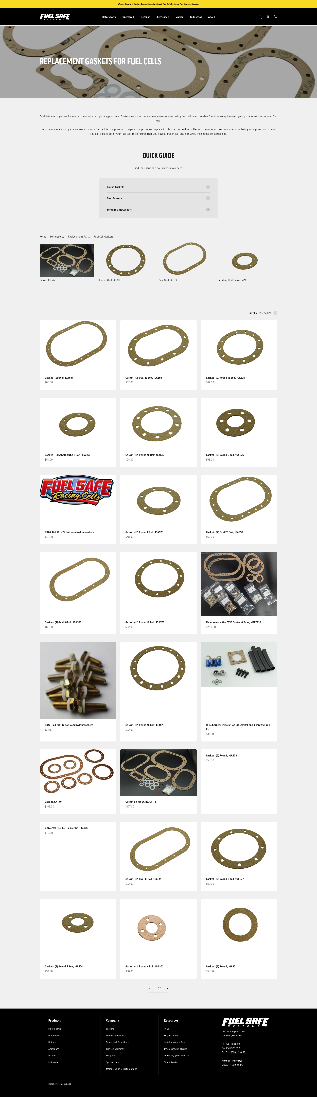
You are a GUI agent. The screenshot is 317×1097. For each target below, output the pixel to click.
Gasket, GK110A (54, 801)
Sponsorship (112, 1062)
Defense (145, 17)
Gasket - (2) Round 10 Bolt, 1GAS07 (145, 454)
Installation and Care (175, 1042)
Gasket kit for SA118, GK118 (140, 801)
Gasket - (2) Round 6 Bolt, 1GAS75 (144, 532)
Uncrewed (128, 17)
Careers (110, 1029)
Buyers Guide (171, 1035)
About (211, 17)
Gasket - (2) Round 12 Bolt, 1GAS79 (144, 622)
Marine (180, 17)
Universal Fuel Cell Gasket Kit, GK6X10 (66, 827)
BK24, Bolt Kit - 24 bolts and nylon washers (69, 532)
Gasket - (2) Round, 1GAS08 (221, 755)
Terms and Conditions (117, 1042)
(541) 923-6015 (233, 1048)
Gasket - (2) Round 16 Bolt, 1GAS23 (144, 724)
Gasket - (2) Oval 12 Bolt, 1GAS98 (143, 377)
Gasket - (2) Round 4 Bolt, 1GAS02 (144, 966)
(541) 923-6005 (233, 1044)
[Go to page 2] (167, 988)
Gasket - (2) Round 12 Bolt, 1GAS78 (225, 377)
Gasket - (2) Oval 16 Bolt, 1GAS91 (143, 878)
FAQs (166, 1029)
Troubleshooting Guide (175, 1049)
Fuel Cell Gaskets (103, 236)
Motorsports (109, 17)
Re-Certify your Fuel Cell (176, 1055)
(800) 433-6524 (238, 1052)
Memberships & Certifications (121, 1069)
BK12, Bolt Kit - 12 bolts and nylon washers (69, 724)
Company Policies (115, 1035)
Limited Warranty (115, 1049)
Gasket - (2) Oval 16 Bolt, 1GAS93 (63, 622)
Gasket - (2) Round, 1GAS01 (221, 966)
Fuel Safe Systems (63, 1084)
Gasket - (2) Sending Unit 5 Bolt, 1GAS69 (67, 454)
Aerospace (163, 17)
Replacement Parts (79, 236)
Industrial (196, 17)
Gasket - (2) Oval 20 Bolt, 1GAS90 (224, 532)
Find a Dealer (171, 1062)
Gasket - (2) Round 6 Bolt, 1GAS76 (225, 454)
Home (43, 236)
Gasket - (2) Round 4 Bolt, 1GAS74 (64, 966)
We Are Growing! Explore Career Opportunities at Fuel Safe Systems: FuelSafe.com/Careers (158, 4)
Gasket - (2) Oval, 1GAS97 (59, 377)
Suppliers (111, 1055)
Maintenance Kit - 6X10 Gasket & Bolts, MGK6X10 (233, 622)
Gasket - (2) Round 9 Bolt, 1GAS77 (225, 878)
